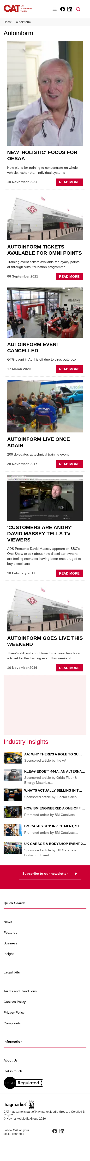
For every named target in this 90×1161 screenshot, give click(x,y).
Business (10, 943)
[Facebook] (62, 9)
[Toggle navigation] (54, 9)
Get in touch (13, 1071)
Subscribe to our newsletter (45, 873)
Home (8, 22)
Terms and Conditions (20, 991)
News (8, 922)
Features (10, 932)
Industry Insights (26, 741)
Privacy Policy (14, 1012)
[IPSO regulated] (45, 1083)
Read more (71, 183)
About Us (11, 1060)
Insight (9, 954)
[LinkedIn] (69, 9)
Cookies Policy (15, 1002)
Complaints (12, 1023)
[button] (78, 9)
